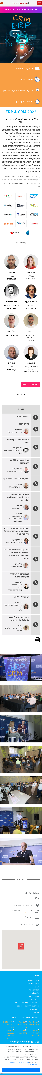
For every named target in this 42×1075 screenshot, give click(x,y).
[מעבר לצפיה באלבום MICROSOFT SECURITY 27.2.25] (8, 1024)
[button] (23, 101)
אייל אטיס (18, 564)
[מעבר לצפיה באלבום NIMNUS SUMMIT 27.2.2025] (33, 1033)
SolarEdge (11, 369)
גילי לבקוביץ (17, 448)
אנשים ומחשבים (33, 980)
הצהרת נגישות (34, 990)
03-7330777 (29, 913)
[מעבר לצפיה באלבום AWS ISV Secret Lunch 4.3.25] (21, 1024)
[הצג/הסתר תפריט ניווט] (39, 3)
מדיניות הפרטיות (33, 983)
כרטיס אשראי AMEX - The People (27, 1003)
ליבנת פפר (18, 582)
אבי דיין (19, 506)
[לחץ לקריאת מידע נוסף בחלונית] (26, 431)
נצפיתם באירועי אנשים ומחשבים (28, 1006)
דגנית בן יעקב (17, 540)
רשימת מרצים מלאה (31, 384)
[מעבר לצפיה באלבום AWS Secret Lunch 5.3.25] (33, 1023)
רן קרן (20, 625)
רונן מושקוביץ (17, 469)
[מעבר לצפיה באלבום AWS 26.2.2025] (21, 1032)
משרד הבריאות (11, 335)
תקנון (37, 987)
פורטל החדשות (34, 996)
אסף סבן (19, 484)
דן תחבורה (11, 279)
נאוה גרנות (18, 602)
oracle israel (17, 521)
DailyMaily (35, 999)
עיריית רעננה (31, 308)
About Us (35, 993)
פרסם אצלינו (34, 1009)
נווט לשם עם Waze (27, 924)
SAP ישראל (11, 308)
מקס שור (19, 513)
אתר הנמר (35, 1012)
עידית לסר (18, 429)
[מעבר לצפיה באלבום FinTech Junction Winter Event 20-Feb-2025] (8, 1034)
